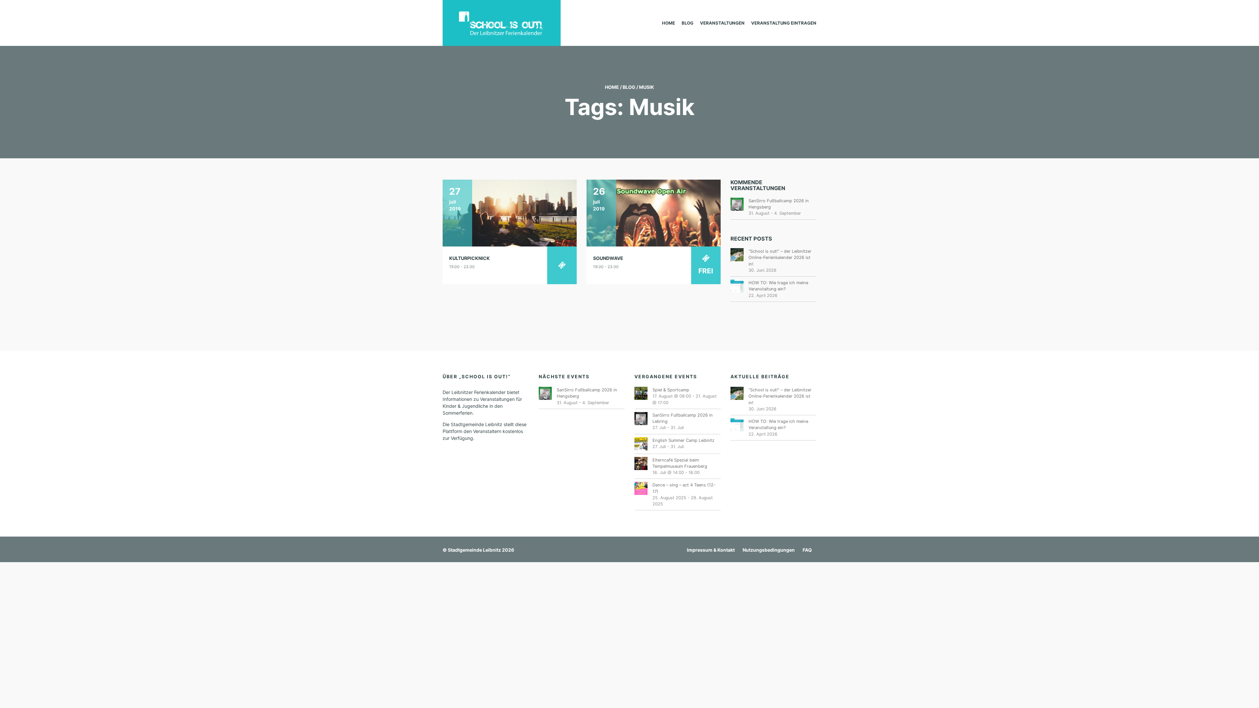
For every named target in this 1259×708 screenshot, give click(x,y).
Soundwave (608, 258)
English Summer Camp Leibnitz (683, 440)
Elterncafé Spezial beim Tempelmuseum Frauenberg (679, 463)
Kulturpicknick (469, 258)
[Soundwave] (654, 212)
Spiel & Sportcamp (670, 389)
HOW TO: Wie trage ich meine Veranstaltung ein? (778, 285)
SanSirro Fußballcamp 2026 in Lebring (682, 418)
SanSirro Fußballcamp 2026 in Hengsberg (779, 203)
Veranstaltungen (722, 23)
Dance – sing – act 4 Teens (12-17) (683, 488)
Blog (687, 23)
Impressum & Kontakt (711, 550)
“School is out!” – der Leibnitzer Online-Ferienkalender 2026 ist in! (780, 257)
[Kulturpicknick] (510, 212)
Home (668, 23)
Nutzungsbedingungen (769, 550)
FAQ (807, 550)
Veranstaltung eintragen (783, 23)
